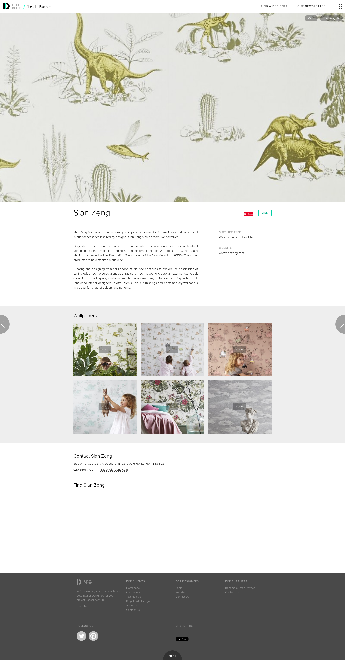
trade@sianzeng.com (114, 469)
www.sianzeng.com (231, 253)
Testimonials (133, 596)
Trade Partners (39, 6)
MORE (172, 656)
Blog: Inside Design (138, 601)
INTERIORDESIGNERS (16, 6)
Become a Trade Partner (240, 588)
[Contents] (340, 8)
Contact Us (133, 610)
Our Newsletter (311, 6)
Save (250, 213)
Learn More (83, 606)
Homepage (133, 588)
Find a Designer (274, 6)
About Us (132, 605)
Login (179, 588)
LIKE (265, 212)
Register (180, 592)
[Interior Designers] (7, 11)
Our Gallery (133, 592)
